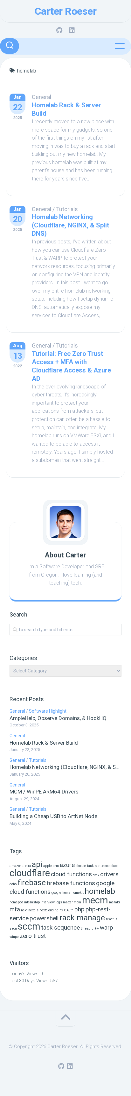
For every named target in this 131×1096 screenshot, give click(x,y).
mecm (95, 900)
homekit (78, 893)
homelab (100, 891)
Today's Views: (25, 973)
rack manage (82, 917)
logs (59, 902)
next (24, 910)
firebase (31, 882)
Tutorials (67, 209)
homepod (16, 902)
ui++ (95, 928)
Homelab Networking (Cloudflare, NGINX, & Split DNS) (70, 225)
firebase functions (71, 883)
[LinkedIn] (72, 30)
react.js (111, 919)
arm (56, 866)
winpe (14, 937)
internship (32, 902)
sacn (13, 928)
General (41, 97)
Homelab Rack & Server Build (44, 743)
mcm (77, 902)
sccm (29, 926)
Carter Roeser (66, 11)
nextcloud (46, 910)
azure (67, 865)
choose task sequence (93, 866)
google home (61, 893)
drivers (109, 874)
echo (13, 884)
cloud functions (71, 874)
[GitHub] (59, 30)
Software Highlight (47, 711)
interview (48, 902)
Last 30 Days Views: (30, 980)
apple (47, 866)
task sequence (60, 927)
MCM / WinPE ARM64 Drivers (44, 791)
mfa (15, 909)
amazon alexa (20, 866)
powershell (44, 918)
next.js (33, 910)
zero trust (33, 935)
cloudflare (30, 873)
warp (106, 927)
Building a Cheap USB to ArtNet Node (53, 816)
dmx (96, 875)
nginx (59, 910)
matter (68, 902)
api (37, 864)
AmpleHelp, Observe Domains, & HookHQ (58, 718)
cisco (114, 866)
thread (86, 928)
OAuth (68, 910)
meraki (114, 902)
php (79, 909)
